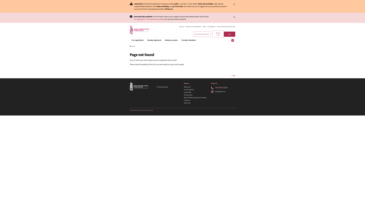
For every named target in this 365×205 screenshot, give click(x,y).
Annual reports (188, 95)
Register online (218, 34)
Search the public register (202, 34)
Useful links (187, 103)
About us (181, 27)
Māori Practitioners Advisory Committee (195, 98)
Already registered (154, 40)
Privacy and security (162, 87)
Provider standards (189, 40)
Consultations (211, 27)
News (204, 27)
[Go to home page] (139, 30)
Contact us (187, 100)
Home (133, 46)
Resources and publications (193, 27)
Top (234, 76)
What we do (187, 87)
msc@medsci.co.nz (220, 92)
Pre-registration (138, 40)
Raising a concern (171, 40)
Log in (229, 34)
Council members (189, 90)
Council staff (187, 92)
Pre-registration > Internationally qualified (149, 19)
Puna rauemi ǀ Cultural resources (226, 27)
